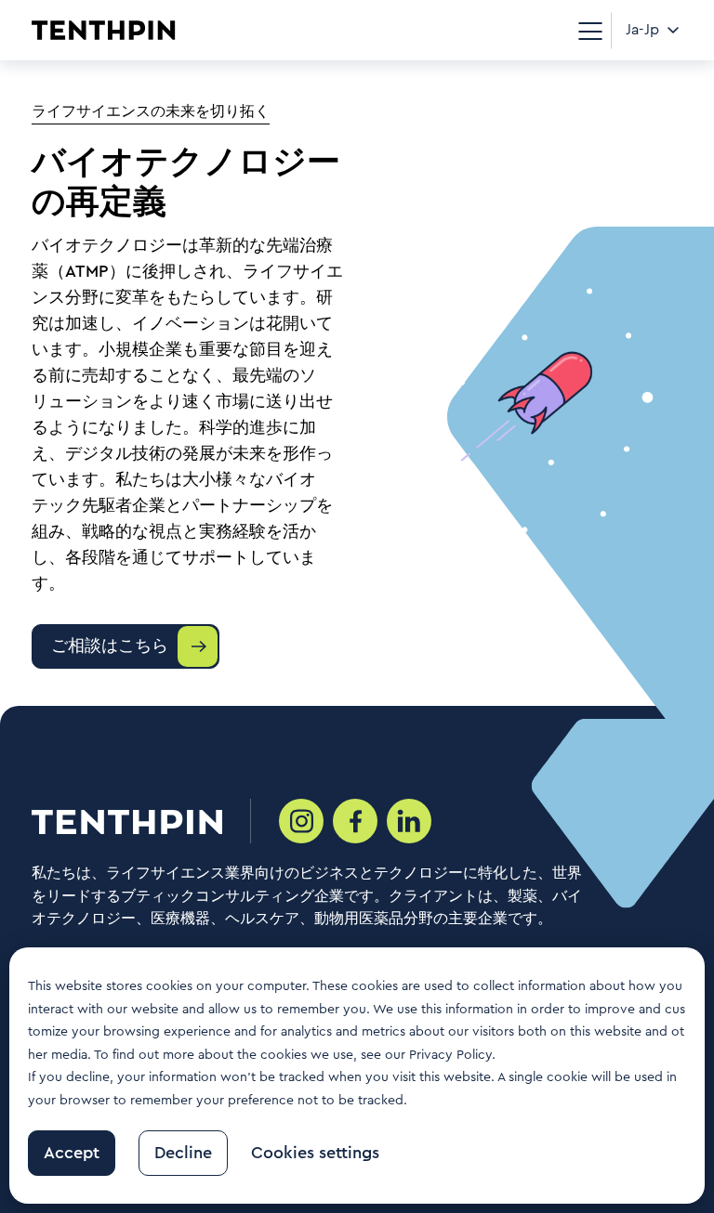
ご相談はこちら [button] (109, 645)
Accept (71, 1152)
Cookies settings (315, 1152)
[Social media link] (301, 821)
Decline (183, 1152)
